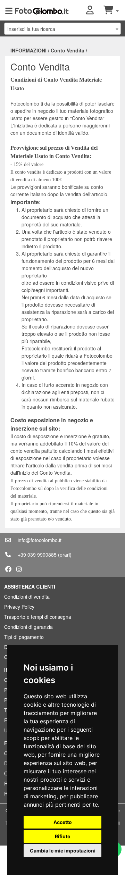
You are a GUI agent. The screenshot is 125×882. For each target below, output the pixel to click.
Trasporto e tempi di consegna (37, 616)
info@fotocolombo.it (39, 539)
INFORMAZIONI (28, 50)
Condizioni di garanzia (28, 626)
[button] (94, 10)
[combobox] (62, 29)
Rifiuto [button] (62, 836)
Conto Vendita (67, 50)
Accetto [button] (62, 822)
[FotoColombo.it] (42, 10)
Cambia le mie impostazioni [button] (62, 851)
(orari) (65, 554)
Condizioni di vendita (27, 596)
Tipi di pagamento (24, 636)
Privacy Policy (19, 606)
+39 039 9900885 (37, 554)
